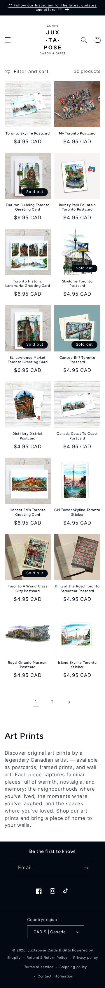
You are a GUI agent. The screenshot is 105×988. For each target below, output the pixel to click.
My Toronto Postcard (77, 133)
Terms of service (39, 967)
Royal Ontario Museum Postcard (28, 665)
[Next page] (69, 702)
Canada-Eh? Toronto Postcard (77, 360)
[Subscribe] (86, 868)
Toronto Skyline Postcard (28, 133)
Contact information (56, 976)
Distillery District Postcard (28, 436)
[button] (7, 39)
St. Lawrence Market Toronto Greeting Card (28, 360)
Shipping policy (73, 967)
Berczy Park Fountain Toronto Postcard (77, 207)
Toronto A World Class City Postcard (28, 588)
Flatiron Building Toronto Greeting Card (28, 207)
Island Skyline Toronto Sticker (77, 665)
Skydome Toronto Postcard (77, 283)
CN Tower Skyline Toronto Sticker (77, 512)
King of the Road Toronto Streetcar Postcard (77, 588)
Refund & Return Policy (47, 958)
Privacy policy (85, 958)
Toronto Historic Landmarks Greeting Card (27, 283)
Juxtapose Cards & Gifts (49, 950)
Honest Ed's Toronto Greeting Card (28, 512)
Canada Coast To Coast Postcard (77, 436)
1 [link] (36, 702)
